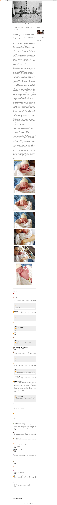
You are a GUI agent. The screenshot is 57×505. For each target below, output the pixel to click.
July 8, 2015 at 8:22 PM (19, 381)
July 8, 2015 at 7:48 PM (20, 327)
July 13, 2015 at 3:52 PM (18, 438)
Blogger (32, 503)
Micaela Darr (16, 311)
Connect (30, 23)
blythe (17, 327)
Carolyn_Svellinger (16, 423)
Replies (16, 326)
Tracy (15, 438)
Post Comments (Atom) (19, 498)
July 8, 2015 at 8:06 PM (18, 376)
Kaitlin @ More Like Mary (17, 449)
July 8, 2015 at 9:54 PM (20, 396)
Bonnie (15, 443)
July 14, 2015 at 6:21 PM (23, 449)
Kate (15, 297)
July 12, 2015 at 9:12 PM (22, 423)
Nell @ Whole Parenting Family (18, 347)
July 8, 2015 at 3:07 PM (18, 297)
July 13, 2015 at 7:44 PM (19, 443)
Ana (14, 351)
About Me (24, 23)
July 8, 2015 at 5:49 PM (18, 351)
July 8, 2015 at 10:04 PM (19, 413)
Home (18, 23)
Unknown (15, 381)
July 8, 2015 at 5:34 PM (25, 347)
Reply (15, 302)
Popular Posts (37, 23)
